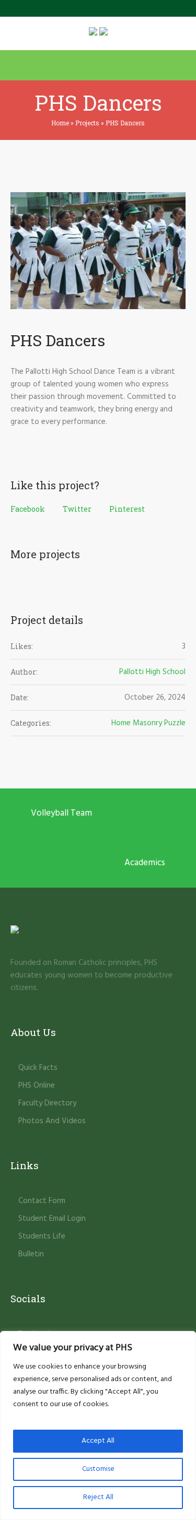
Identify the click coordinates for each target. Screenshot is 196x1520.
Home (60, 123)
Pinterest (127, 509)
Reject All (98, 1497)
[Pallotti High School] (98, 33)
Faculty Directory (47, 1103)
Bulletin (31, 1254)
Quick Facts (37, 1068)
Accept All (98, 1441)
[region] (98, 1425)
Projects (87, 123)
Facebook (27, 509)
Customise (98, 1469)
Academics (144, 863)
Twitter (77, 509)
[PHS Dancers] (98, 250)
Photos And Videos (52, 1121)
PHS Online (36, 1085)
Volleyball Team (61, 813)
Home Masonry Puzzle (148, 723)
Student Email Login (52, 1218)
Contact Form (41, 1201)
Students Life (41, 1236)
